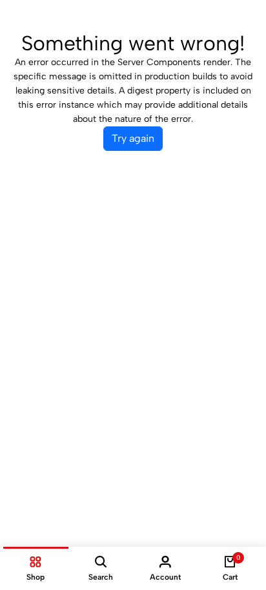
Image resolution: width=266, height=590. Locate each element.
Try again (133, 138)
